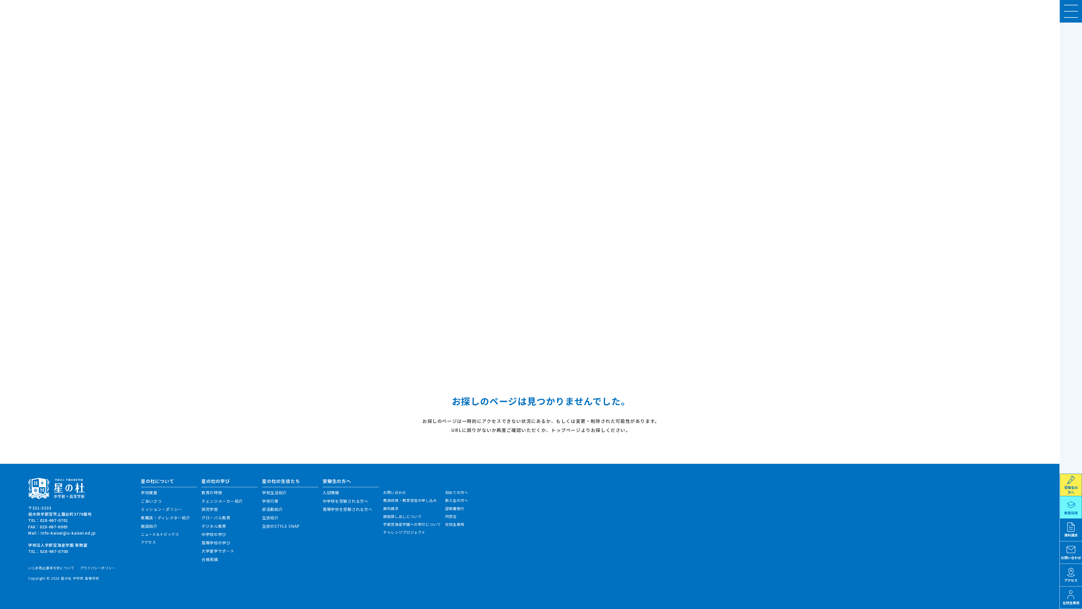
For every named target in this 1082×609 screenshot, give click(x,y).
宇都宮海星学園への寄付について (412, 524)
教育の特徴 (211, 492)
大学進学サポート (218, 551)
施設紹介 (149, 526)
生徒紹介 (270, 517)
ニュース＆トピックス (160, 534)
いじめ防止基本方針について (51, 568)
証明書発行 (454, 508)
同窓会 (451, 516)
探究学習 (209, 509)
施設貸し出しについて (402, 516)
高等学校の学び (215, 543)
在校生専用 (454, 524)
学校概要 (149, 492)
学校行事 (270, 501)
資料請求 (391, 508)
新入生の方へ (456, 500)
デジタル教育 (213, 526)
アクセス (148, 542)
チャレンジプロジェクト (404, 532)
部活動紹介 (272, 509)
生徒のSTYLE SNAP (281, 526)
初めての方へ (456, 492)
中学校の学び (213, 534)
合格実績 (209, 559)
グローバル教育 (215, 517)
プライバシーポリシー (98, 568)
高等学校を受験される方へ (347, 509)
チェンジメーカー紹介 (222, 501)
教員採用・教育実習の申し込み (410, 500)
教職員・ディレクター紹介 (165, 517)
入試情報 (331, 492)
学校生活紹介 (274, 492)
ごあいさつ (151, 501)
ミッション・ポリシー (161, 509)
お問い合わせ (394, 492)
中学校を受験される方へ (345, 501)
